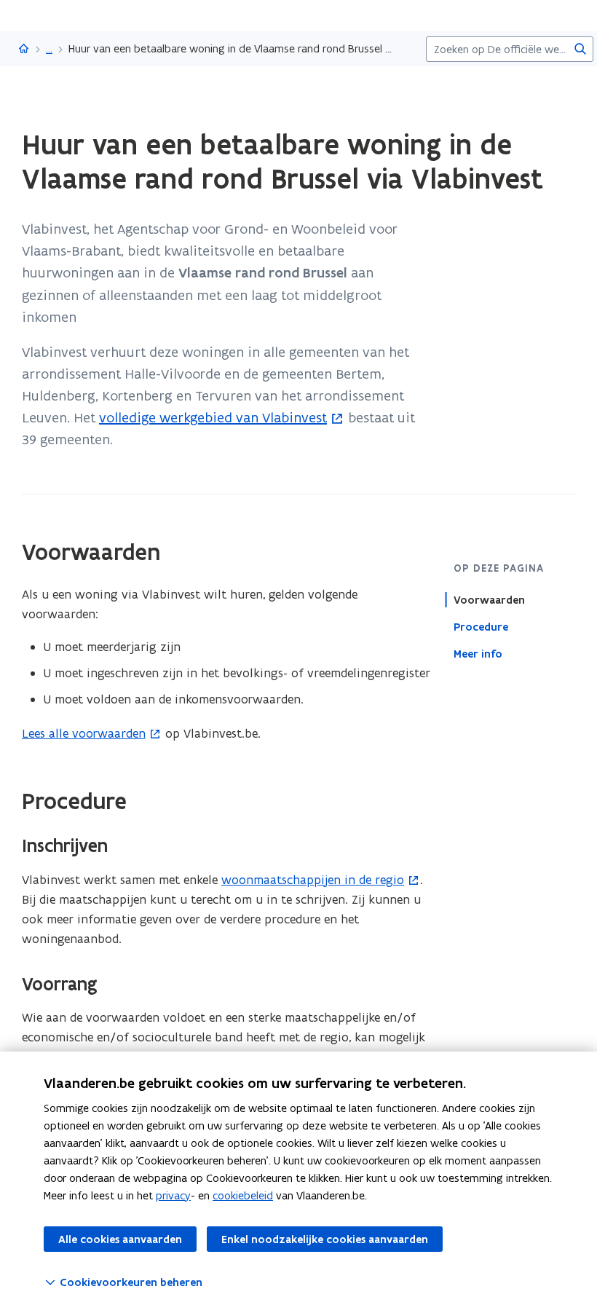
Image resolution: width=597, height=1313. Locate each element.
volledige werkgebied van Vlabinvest (213, 417)
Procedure (481, 627)
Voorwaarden (489, 600)
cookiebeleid (243, 1195)
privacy (173, 1195)
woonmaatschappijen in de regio (312, 880)
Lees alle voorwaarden (84, 733)
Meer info (478, 654)
